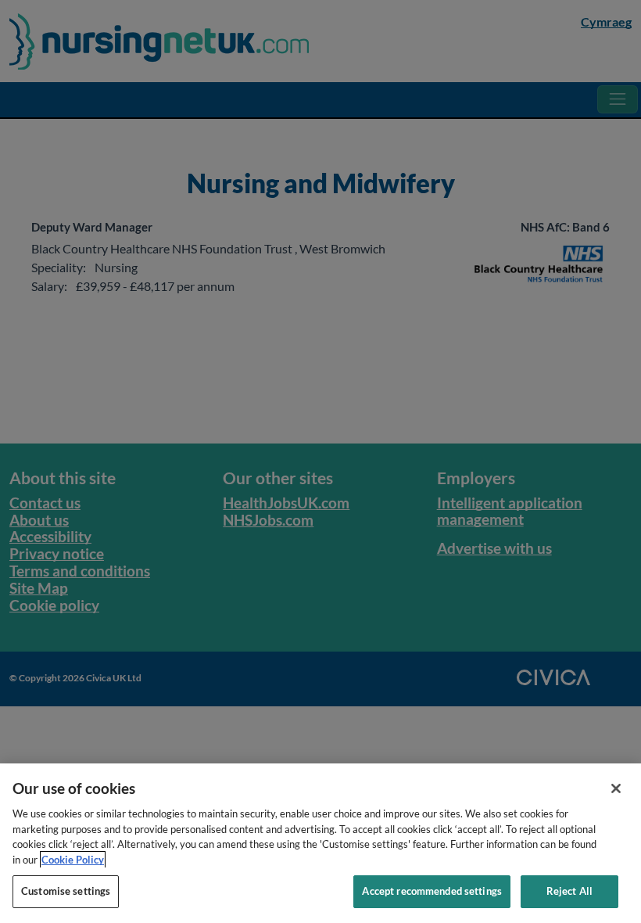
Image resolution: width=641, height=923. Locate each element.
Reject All (569, 891)
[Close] (616, 788)
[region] (320, 843)
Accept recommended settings (432, 891)
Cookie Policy (72, 859)
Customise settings (65, 891)
